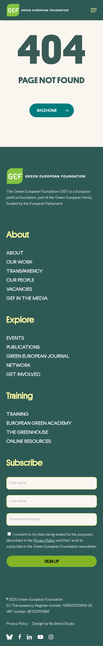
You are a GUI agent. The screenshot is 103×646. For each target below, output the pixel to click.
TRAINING (17, 414)
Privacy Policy (44, 541)
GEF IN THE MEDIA (27, 298)
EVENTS (15, 338)
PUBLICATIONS (23, 347)
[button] (94, 10)
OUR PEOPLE (20, 280)
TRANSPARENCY (24, 271)
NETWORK (18, 365)
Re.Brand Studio (61, 624)
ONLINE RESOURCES (28, 441)
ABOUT (15, 253)
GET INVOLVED (23, 374)
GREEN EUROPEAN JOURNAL (37, 356)
